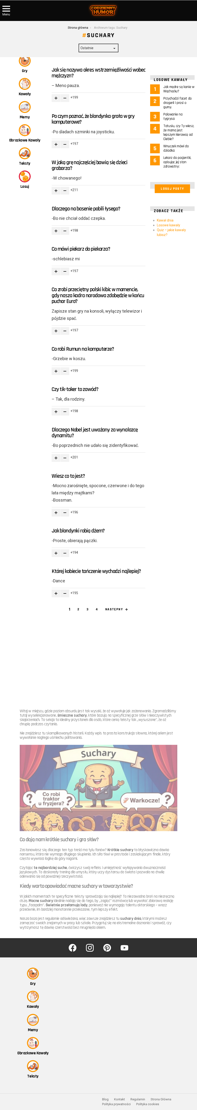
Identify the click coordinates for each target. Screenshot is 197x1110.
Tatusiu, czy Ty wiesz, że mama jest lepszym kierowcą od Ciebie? (178, 132)
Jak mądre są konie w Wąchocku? (178, 89)
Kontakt (119, 1099)
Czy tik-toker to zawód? (75, 389)
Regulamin (137, 1099)
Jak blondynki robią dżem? (78, 530)
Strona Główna (161, 1099)
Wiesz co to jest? (68, 476)
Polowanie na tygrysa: (173, 116)
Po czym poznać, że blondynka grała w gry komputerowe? (93, 119)
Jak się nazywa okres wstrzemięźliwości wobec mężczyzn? (98, 73)
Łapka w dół (65, 98)
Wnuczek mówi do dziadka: (176, 148)
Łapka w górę (56, 98)
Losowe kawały (168, 225)
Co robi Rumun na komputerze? (83, 349)
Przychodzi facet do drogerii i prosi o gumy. (177, 102)
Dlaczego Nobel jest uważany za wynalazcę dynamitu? (95, 432)
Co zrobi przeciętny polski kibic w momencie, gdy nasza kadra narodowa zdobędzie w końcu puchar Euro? (98, 295)
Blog (105, 1099)
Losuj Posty (172, 189)
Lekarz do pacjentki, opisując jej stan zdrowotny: (177, 162)
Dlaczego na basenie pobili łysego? (86, 208)
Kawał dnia (165, 220)
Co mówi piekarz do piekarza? (81, 249)
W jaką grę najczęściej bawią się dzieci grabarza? (89, 165)
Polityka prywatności (116, 1104)
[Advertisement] (98, 656)
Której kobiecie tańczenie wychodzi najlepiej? (96, 571)
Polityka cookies (147, 1104)
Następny (114, 609)
